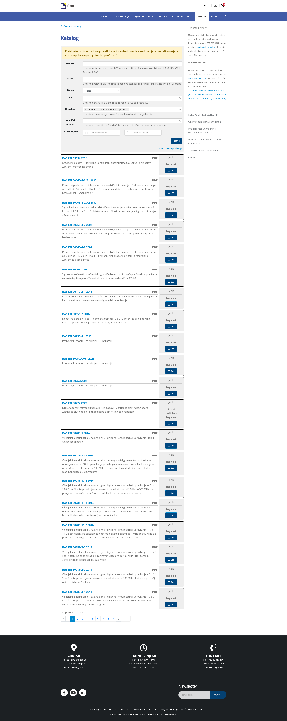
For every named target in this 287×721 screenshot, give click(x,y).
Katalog (202, 16)
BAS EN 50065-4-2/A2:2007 (79, 202)
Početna (65, 26)
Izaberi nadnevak (99, 132)
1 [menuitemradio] (72, 618)
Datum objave (70, 131)
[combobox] (132, 98)
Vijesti (190, 16)
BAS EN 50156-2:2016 (76, 314)
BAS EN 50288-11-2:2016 (78, 525)
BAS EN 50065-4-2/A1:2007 (79, 180)
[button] (224, 16)
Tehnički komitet (70, 122)
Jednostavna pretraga (170, 148)
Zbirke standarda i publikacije (204, 150)
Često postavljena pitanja (163, 709)
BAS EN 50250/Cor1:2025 (78, 358)
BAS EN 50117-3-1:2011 (77, 291)
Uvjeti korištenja (114, 709)
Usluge (163, 16)
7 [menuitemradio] (103, 618)
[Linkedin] (82, 692)
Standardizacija (120, 16)
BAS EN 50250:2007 (74, 381)
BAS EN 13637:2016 (74, 158)
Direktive (70, 108)
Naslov (70, 78)
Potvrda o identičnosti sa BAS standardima (204, 141)
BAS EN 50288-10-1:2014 (78, 455)
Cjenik (191, 157)
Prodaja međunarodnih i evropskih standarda (202, 130)
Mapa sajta (95, 709)
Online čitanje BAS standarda (204, 121)
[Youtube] (73, 692)
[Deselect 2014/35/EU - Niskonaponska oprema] (128, 109)
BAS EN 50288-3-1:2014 (77, 592)
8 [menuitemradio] (108, 618)
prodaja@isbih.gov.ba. (205, 47)
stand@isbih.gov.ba (197, 78)
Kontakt (215, 16)
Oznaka (70, 63)
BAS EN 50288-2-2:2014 (77, 569)
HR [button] (206, 5)
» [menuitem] (128, 618)
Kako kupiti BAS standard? (203, 114)
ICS (70, 97)
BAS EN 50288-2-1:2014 (77, 547)
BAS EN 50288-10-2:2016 (78, 480)
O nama (104, 16)
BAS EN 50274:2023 (74, 403)
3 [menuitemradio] (82, 618)
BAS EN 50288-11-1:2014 (78, 503)
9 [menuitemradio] (113, 618)
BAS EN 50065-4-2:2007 (77, 225)
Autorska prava (136, 709)
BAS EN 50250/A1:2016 (76, 336)
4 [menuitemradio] (87, 618)
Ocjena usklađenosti (144, 16)
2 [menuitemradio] (77, 618)
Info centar (177, 16)
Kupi (172, 170)
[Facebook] (64, 692)
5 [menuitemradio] (93, 618)
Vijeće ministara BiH (192, 709)
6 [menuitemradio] (98, 618)
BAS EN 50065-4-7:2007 (77, 247)
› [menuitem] (123, 618)
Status (70, 90)
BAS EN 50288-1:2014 (76, 433)
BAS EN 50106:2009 (74, 269)
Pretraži (176, 140)
